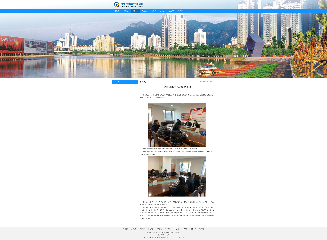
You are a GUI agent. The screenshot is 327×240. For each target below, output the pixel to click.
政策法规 (167, 229)
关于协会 (126, 11)
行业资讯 (153, 11)
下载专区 (193, 229)
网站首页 (117, 11)
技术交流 (162, 11)
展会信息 (144, 11)
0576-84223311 (156, 232)
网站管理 (181, 237)
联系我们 (180, 11)
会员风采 (171, 11)
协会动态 (135, 11)
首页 (207, 81)
